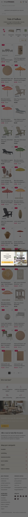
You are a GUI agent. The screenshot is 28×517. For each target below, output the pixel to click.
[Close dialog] (26, 252)
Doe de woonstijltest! (7, 262)
